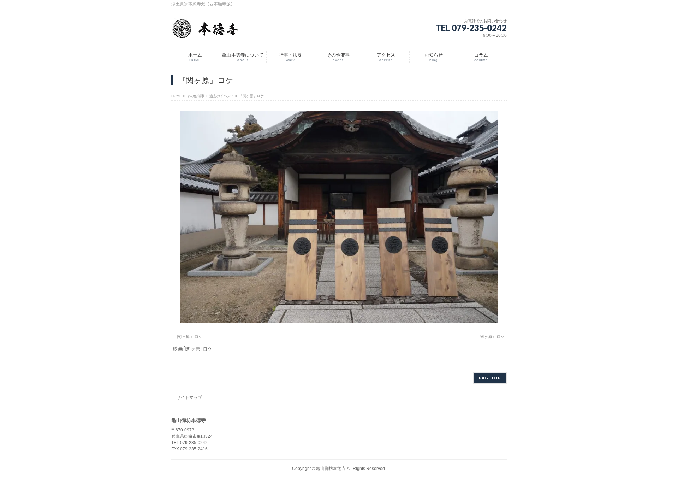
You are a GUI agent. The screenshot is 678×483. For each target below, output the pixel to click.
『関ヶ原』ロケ (188, 336)
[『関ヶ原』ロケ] (339, 217)
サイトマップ (189, 397)
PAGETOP (490, 378)
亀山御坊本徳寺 (331, 468)
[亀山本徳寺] (205, 31)
